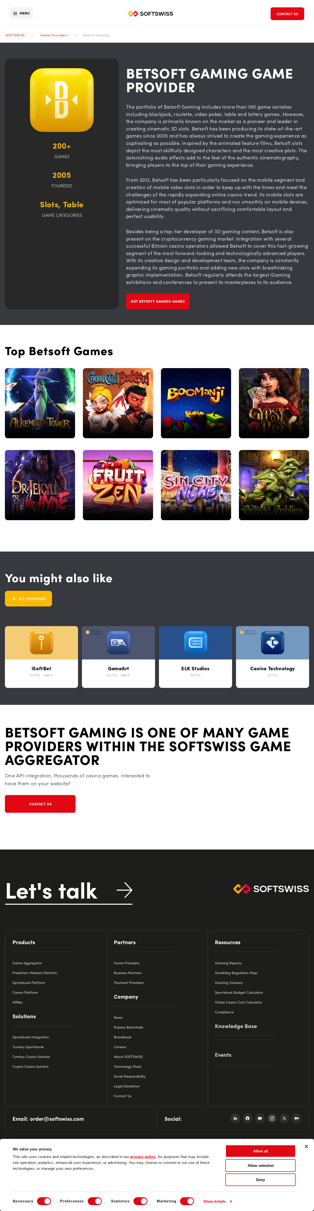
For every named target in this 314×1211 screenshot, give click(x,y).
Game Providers (54, 35)
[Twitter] (284, 1118)
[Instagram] (272, 1118)
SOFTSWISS (15, 35)
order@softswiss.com (57, 1118)
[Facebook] (247, 1118)
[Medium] (296, 1118)
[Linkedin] (235, 1118)
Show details (214, 1201)
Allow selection (261, 1165)
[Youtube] (260, 1118)
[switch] (95, 1201)
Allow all (260, 1151)
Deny (260, 1180)
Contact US (40, 803)
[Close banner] (306, 1146)
